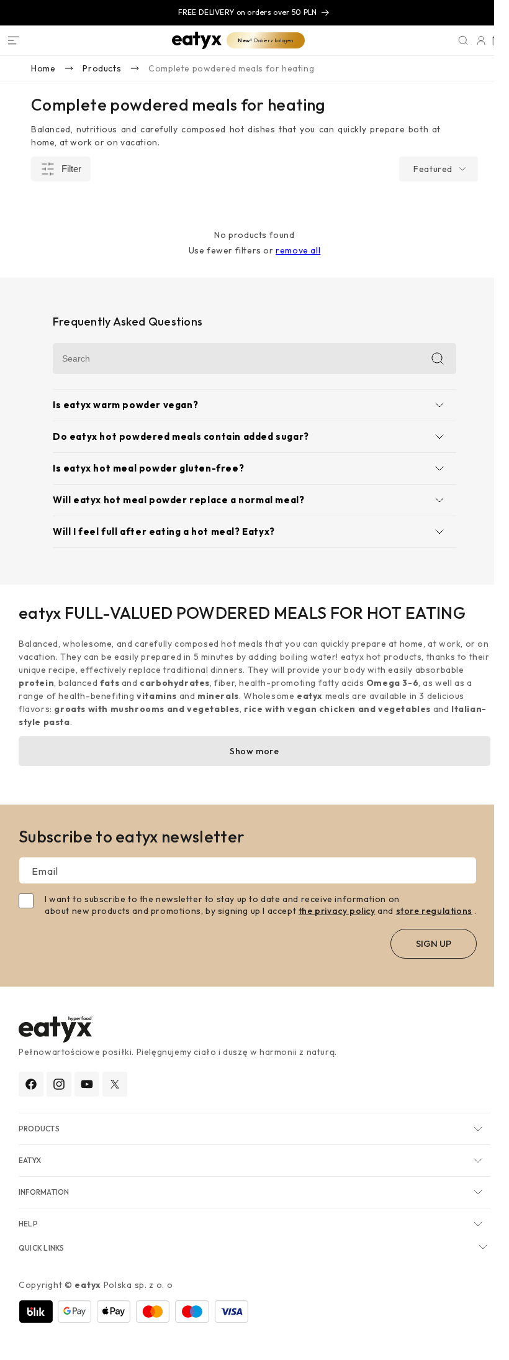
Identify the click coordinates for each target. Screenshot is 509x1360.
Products (102, 68)
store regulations (434, 910)
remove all (290, 250)
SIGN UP (432, 955)
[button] (13, 40)
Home (43, 68)
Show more (246, 751)
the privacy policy (337, 910)
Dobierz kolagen (258, 40)
